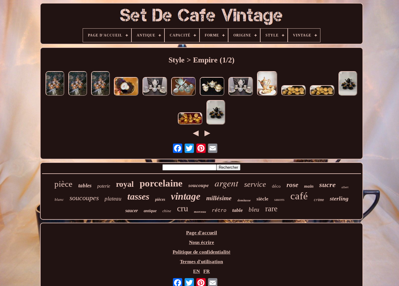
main (308, 186)
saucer (131, 210)
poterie (103, 186)
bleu (254, 209)
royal (125, 184)
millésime (219, 198)
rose (292, 185)
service (255, 184)
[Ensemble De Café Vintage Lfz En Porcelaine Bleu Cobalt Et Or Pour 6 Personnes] (126, 87)
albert (344, 187)
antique (150, 211)
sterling (339, 198)
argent (226, 183)
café (299, 196)
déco (276, 186)
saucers (279, 200)
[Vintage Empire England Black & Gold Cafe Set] (216, 113)
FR (206, 271)
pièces (160, 199)
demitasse (244, 200)
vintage (185, 196)
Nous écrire (201, 242)
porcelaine (161, 183)
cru (182, 208)
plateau (113, 199)
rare (271, 208)
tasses (138, 196)
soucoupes (84, 198)
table (237, 210)
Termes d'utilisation (201, 261)
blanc (59, 199)
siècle (262, 199)
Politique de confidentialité (201, 252)
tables (84, 185)
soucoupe (198, 185)
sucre (327, 185)
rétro (219, 210)
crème (319, 200)
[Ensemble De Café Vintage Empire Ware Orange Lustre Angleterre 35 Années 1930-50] (55, 84)
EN (196, 271)
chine (166, 211)
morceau (200, 211)
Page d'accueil (201, 233)
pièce (63, 184)
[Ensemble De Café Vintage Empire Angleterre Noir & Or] (348, 84)
